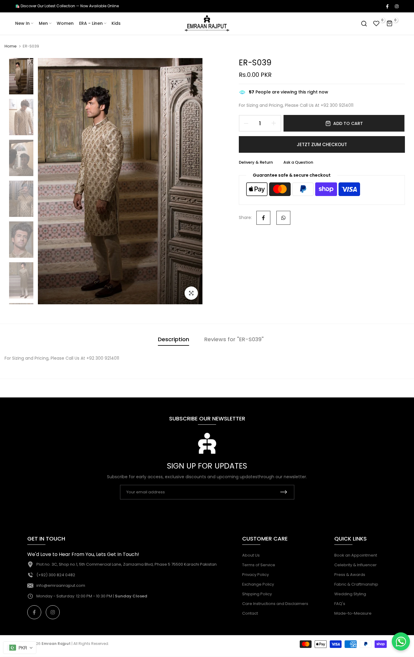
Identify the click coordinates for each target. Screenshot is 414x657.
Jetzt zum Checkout (322, 144)
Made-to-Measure (353, 613)
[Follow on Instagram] (396, 6)
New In (22, 23)
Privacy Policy (255, 574)
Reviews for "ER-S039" (234, 339)
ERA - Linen (91, 23)
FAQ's (339, 603)
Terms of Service (258, 565)
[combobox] (19, 647)
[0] (376, 23)
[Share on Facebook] (263, 218)
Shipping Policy (257, 594)
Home (11, 46)
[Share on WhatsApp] (283, 218)
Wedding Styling (350, 594)
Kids (116, 23)
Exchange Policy (258, 584)
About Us (251, 555)
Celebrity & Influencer (355, 565)
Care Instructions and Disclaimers (275, 603)
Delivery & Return (256, 162)
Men (43, 23)
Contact (250, 613)
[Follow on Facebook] (387, 6)
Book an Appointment (355, 555)
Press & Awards (349, 574)
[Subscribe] (283, 492)
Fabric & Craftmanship (356, 584)
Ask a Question (298, 162)
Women (65, 23)
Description (173, 339)
